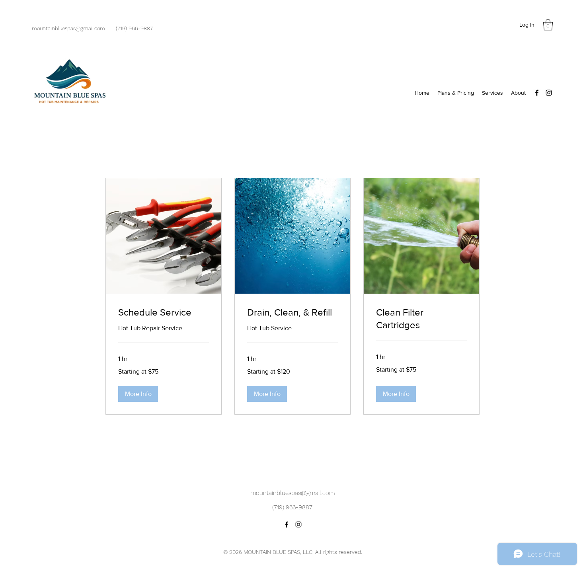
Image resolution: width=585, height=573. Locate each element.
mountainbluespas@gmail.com (68, 28)
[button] (548, 25)
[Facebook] (537, 93)
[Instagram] (549, 93)
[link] (163, 312)
